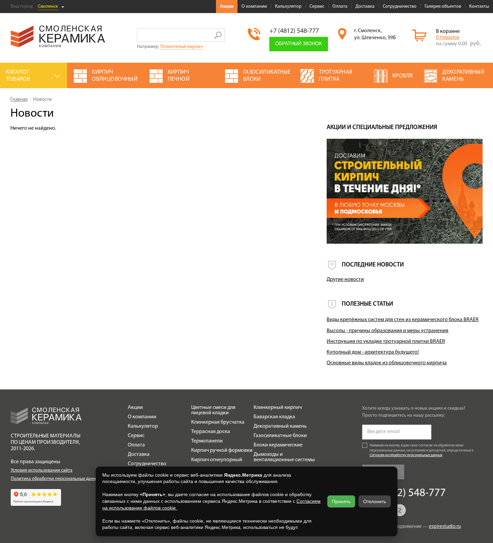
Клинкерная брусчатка (217, 422)
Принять (341, 501)
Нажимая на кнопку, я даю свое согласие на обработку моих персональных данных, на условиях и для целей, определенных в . (422, 451)
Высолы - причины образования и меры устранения (387, 331)
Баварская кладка (274, 417)
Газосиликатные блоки (280, 435)
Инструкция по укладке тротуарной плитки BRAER (386, 341)
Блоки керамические (278, 445)
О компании (254, 6)
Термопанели (207, 441)
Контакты (479, 6)
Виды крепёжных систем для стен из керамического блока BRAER (403, 319)
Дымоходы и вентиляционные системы (284, 457)
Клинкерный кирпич (278, 407)
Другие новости (345, 279)
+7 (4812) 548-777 (294, 31)
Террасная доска (210, 431)
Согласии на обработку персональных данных (406, 456)
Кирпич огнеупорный (216, 460)
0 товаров (447, 37)
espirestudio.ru (445, 526)
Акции (226, 6)
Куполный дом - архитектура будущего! (373, 352)
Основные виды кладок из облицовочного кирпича (387, 363)
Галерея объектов (443, 6)
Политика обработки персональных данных (56, 478)
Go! (218, 35)
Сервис (317, 6)
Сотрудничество (400, 6)
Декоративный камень (280, 426)
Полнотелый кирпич (181, 46)
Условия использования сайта (41, 470)
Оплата (339, 6)
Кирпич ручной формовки (222, 450)
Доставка (365, 6)
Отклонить (374, 501)
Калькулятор (288, 6)
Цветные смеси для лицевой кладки (213, 410)
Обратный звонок (298, 44)
